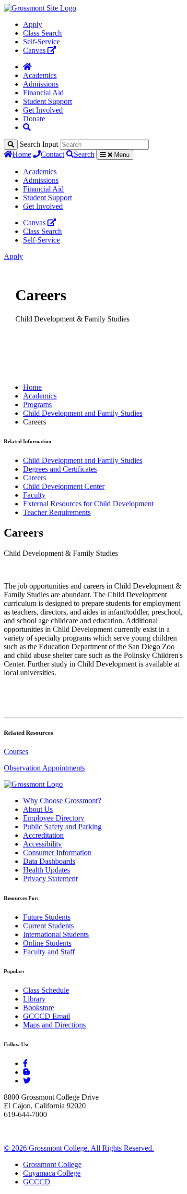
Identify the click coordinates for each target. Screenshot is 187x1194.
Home (21, 154)
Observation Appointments (44, 768)
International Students (56, 934)
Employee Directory (53, 818)
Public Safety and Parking (62, 826)
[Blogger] (26, 1072)
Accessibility (42, 844)
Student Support (47, 101)
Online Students (47, 943)
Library (34, 999)
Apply (32, 24)
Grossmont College (52, 1164)
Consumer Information (57, 852)
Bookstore (38, 1007)
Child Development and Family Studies (82, 413)
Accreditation (43, 835)
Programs (37, 404)
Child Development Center (64, 486)
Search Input (39, 144)
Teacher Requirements (57, 512)
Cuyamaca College (52, 1173)
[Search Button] (27, 127)
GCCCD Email (46, 1016)
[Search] (11, 145)
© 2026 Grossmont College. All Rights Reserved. (79, 1148)
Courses (16, 751)
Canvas (35, 50)
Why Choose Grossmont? (62, 800)
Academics (40, 75)
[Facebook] (25, 1063)
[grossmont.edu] (40, 8)
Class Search (42, 33)
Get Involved (43, 110)
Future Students (46, 917)
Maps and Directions (54, 1025)
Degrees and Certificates (60, 469)
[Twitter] (27, 1081)
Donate (34, 119)
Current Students (48, 926)
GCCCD (36, 1182)
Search (84, 154)
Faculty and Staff (49, 952)
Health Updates (46, 870)
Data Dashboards (49, 861)
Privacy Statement (50, 878)
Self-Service (41, 42)
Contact (52, 154)
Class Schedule (46, 990)
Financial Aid (43, 93)
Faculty (34, 495)
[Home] (27, 67)
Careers (34, 478)
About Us (38, 809)
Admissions (40, 84)
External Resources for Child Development (88, 504)
